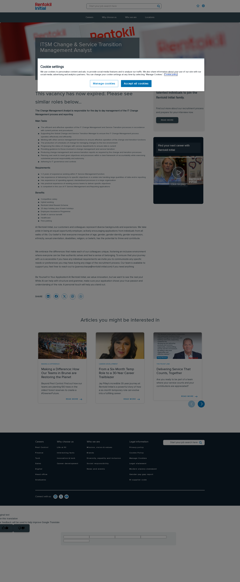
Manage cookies (104, 83)
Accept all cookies (136, 83)
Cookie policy (170, 74)
